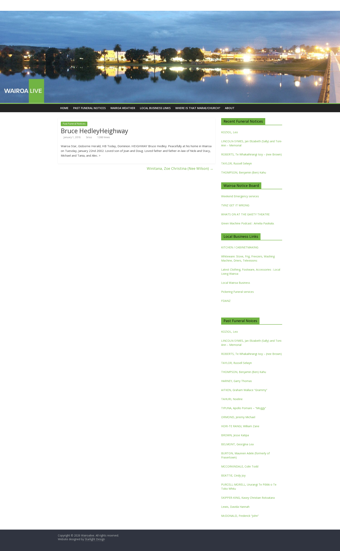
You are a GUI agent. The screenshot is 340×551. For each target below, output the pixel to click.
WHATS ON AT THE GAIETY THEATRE (245, 214)
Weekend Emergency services (240, 196)
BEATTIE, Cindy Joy (233, 475)
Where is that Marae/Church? (197, 108)
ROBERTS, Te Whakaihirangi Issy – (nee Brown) (251, 154)
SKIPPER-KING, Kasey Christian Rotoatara (248, 498)
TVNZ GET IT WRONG (235, 205)
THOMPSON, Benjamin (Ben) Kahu (243, 172)
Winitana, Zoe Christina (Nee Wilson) (180, 168)
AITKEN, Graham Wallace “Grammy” (244, 390)
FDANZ (226, 301)
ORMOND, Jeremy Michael (238, 417)
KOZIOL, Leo (229, 132)
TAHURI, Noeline (232, 399)
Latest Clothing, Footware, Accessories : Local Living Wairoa (250, 272)
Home (64, 108)
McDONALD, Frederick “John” (240, 516)
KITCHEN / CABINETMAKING (239, 247)
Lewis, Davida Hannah (235, 507)
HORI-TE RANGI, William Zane (240, 426)
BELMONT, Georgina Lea (237, 444)
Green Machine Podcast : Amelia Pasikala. (247, 223)
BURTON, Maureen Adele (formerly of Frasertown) (245, 455)
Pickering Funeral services (237, 292)
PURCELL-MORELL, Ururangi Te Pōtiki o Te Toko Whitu (248, 486)
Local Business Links (155, 108)
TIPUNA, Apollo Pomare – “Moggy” (243, 408)
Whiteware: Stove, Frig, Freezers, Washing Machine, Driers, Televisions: (248, 258)
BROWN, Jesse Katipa (235, 435)
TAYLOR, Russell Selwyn (236, 163)
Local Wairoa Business (235, 283)
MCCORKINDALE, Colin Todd (239, 466)
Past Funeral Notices (89, 108)
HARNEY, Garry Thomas (236, 381)
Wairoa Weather (122, 108)
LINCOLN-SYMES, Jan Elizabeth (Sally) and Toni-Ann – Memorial (251, 143)
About (230, 108)
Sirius (89, 137)
